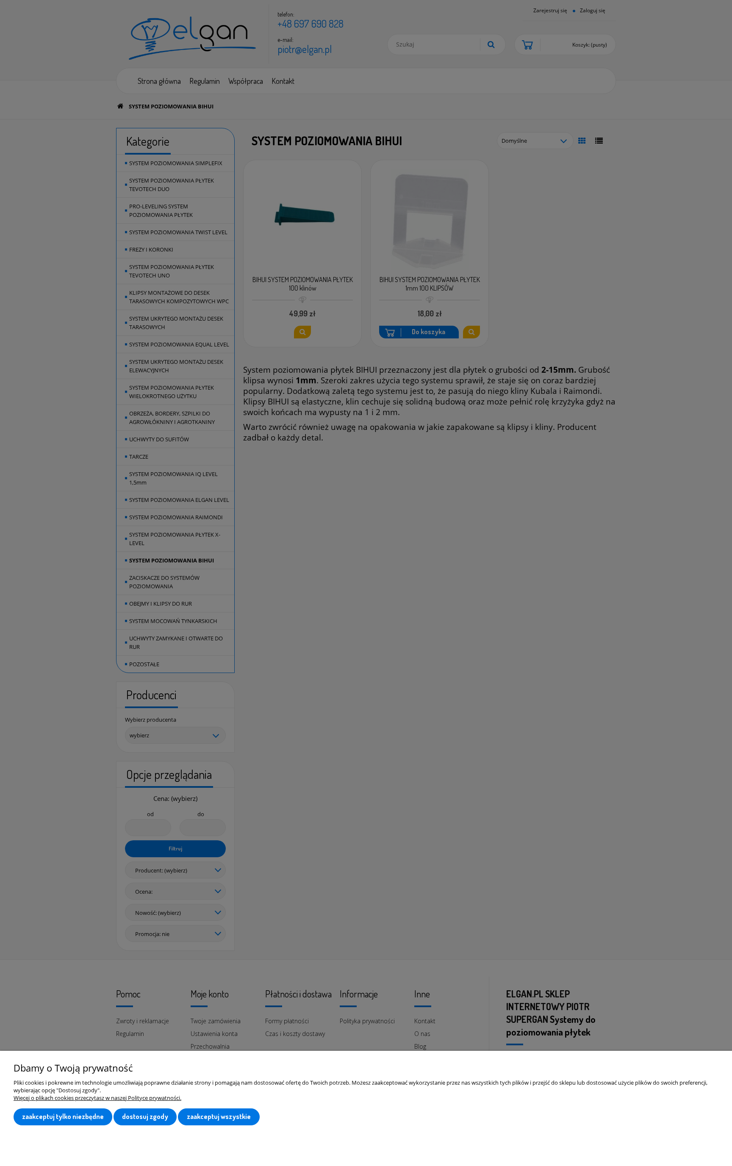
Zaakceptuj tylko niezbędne (63, 1116)
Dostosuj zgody (145, 1116)
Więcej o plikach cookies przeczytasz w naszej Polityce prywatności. (97, 1098)
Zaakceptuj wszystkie (219, 1116)
